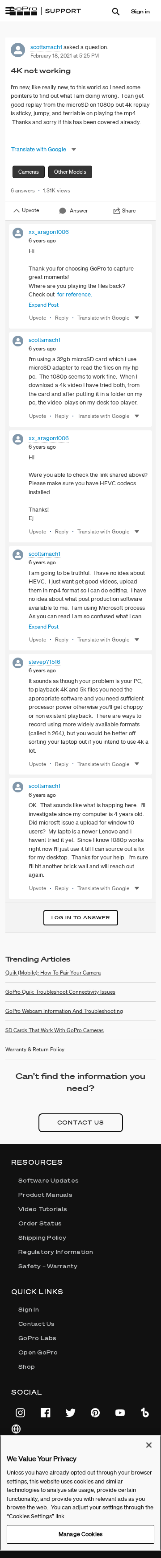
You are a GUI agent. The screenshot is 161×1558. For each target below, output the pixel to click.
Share (129, 210)
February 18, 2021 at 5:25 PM (64, 55)
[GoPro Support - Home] (45, 11)
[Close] (149, 1445)
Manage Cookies (80, 1534)
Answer (79, 210)
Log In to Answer (80, 917)
